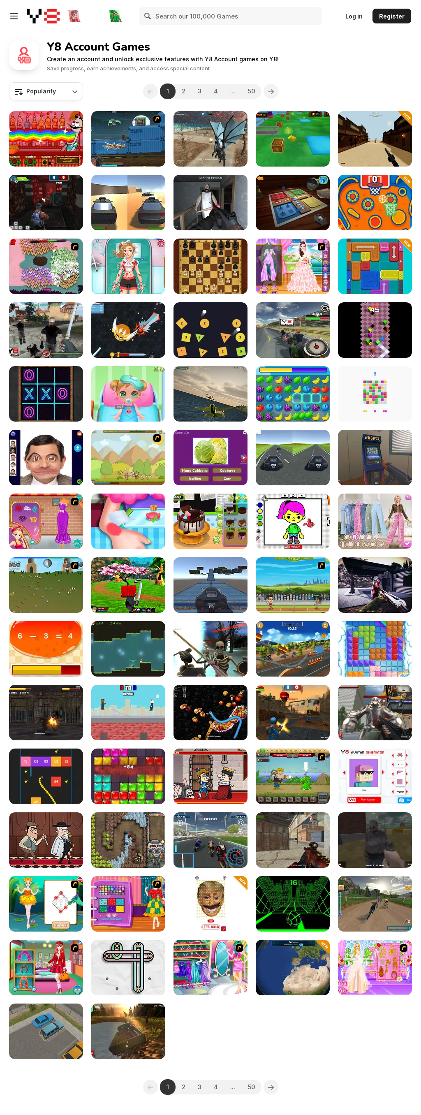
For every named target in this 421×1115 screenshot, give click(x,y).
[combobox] (46, 91)
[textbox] (46, 91)
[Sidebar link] (14, 16)
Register (392, 16)
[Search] (148, 16)
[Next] (271, 91)
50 (251, 91)
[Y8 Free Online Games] (43, 16)
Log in (354, 16)
